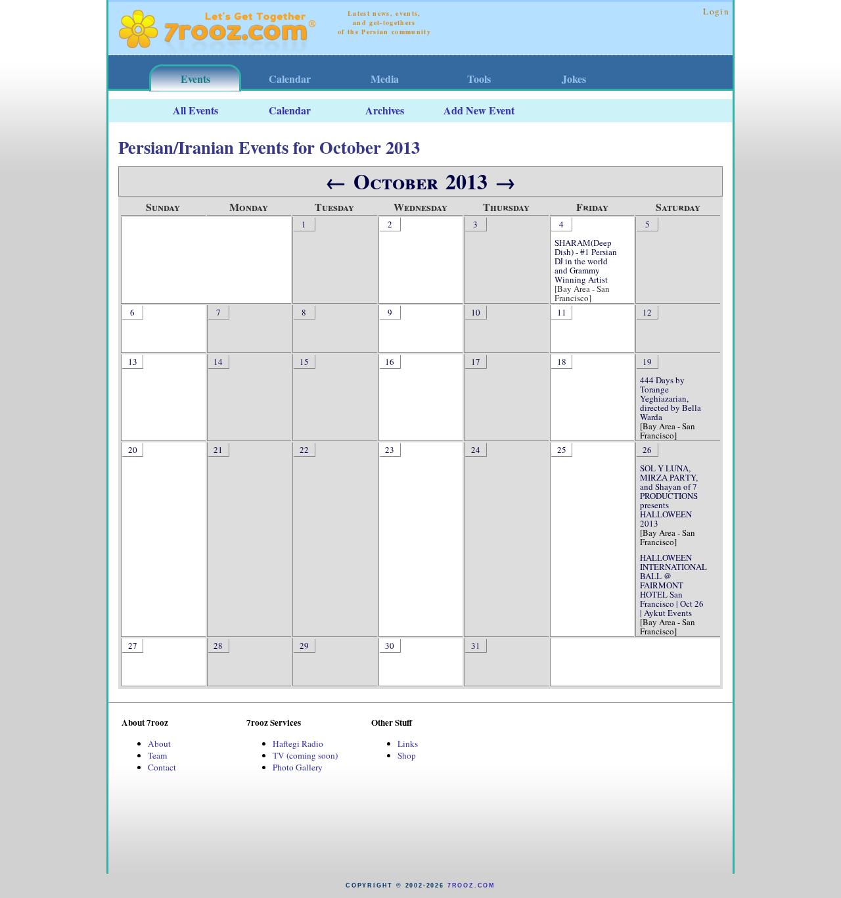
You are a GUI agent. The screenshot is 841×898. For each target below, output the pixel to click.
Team (157, 755)
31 (475, 645)
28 (218, 645)
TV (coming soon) (305, 755)
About (159, 743)
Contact (162, 767)
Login (716, 11)
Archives (384, 110)
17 (475, 361)
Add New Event (478, 110)
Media (385, 78)
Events (195, 78)
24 (475, 450)
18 (561, 361)
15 (304, 361)
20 (132, 450)
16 (389, 361)
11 (561, 312)
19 (647, 361)
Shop (407, 755)
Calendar (290, 78)
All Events (195, 110)
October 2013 (420, 181)
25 (561, 450)
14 (218, 361)
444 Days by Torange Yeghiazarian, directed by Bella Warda (670, 398)
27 (132, 645)
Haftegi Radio (298, 743)
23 (389, 450)
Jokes (574, 78)
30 (389, 645)
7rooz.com (471, 885)
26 (647, 450)
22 (304, 450)
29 (304, 645)
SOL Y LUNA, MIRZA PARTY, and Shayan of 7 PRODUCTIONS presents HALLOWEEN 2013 (669, 495)
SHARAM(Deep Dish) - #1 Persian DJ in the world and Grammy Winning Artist (586, 261)
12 (647, 312)
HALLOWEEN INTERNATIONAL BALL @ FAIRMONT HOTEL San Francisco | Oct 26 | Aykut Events (673, 585)
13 (132, 361)
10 (475, 312)
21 (218, 450)
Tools (479, 78)
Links (408, 743)
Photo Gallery (298, 767)
